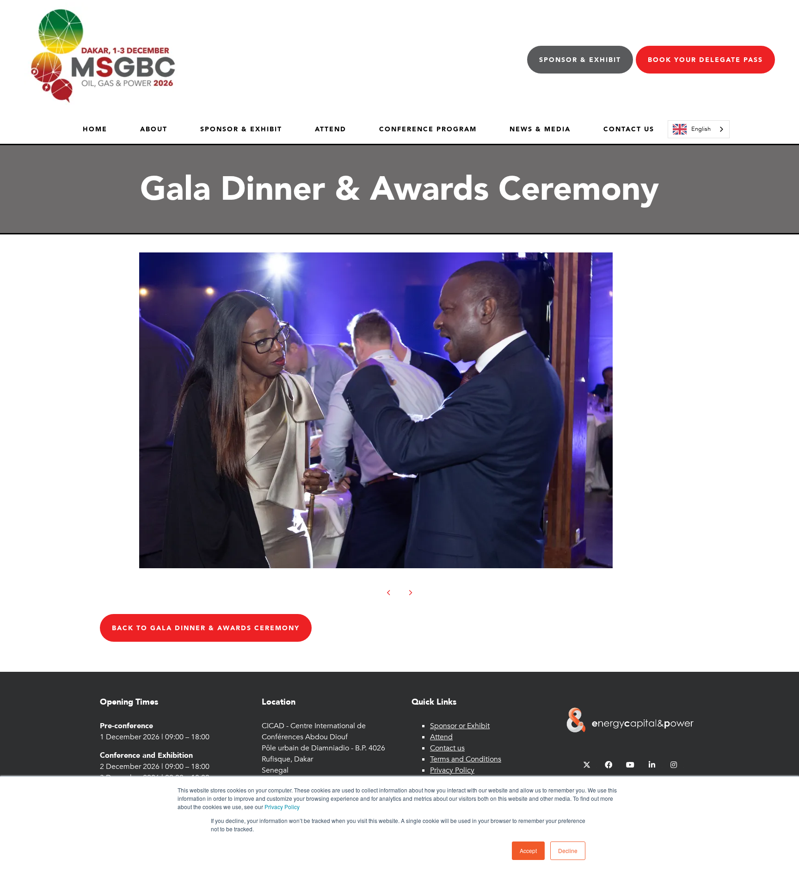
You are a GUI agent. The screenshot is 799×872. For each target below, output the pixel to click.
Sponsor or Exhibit (460, 726)
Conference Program (428, 129)
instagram (674, 765)
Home (95, 129)
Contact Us (628, 129)
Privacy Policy (282, 807)
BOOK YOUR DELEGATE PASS (705, 59)
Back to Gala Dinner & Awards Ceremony (206, 628)
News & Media (540, 129)
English (701, 129)
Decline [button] (568, 850)
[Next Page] (410, 592)
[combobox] (699, 129)
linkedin (652, 765)
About (153, 129)
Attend (330, 129)
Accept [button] (528, 850)
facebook (609, 765)
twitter (587, 765)
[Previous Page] (388, 592)
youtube (630, 765)
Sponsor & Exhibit (580, 59)
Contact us (447, 748)
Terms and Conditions (465, 759)
